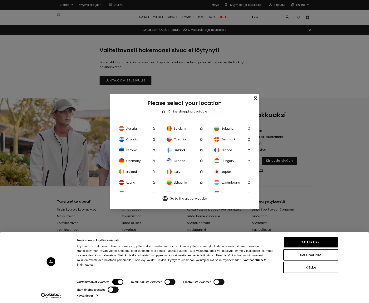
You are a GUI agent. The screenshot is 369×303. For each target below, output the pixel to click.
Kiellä (311, 267)
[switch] (170, 282)
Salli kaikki (310, 242)
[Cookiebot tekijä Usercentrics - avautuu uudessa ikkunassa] (51, 295)
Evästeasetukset (253, 260)
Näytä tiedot (84, 295)
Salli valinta (310, 254)
